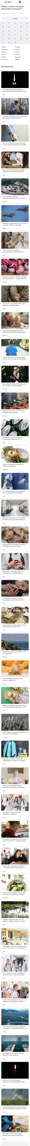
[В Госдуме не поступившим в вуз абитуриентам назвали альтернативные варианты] (15, 1047)
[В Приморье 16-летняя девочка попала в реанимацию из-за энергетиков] (15, 431)
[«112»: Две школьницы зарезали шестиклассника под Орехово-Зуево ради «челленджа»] (15, 83)
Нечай (17, 59)
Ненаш (3, 57)
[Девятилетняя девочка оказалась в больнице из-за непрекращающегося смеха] (15, 512)
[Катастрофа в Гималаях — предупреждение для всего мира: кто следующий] (15, 190)
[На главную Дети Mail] (9, 2)
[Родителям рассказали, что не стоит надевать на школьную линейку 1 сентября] (15, 994)
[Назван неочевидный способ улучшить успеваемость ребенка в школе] (15, 780)
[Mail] (6, 2)
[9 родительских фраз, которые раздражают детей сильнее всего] (15, 592)
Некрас (3, 52)
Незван (17, 49)
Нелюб (17, 52)
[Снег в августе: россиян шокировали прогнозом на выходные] (15, 726)
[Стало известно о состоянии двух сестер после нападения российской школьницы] (15, 351)
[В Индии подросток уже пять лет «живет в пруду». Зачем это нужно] (15, 913)
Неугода (17, 57)
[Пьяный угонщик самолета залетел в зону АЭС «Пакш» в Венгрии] (15, 217)
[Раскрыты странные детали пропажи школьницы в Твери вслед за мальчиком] (15, 110)
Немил (3, 54)
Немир (17, 54)
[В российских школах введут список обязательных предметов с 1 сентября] (15, 619)
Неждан (17, 47)
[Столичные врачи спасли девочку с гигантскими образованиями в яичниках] (15, 485)
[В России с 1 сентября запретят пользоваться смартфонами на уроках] (15, 565)
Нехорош (4, 59)
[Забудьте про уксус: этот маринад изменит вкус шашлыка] (15, 405)
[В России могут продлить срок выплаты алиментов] (15, 672)
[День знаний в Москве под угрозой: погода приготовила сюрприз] (15, 378)
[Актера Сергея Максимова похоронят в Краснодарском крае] (15, 1074)
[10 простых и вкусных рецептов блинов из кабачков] (15, 458)
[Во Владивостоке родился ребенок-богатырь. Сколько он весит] (15, 539)
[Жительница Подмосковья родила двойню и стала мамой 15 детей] (15, 164)
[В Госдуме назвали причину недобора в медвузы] (15, 806)
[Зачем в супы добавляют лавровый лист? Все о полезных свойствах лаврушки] (15, 887)
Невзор (3, 47)
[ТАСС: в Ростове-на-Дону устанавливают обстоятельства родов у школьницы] (15, 244)
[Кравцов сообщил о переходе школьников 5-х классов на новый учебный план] (15, 753)
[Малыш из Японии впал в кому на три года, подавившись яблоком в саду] (15, 699)
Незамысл (4, 49)
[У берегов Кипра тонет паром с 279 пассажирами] (15, 646)
